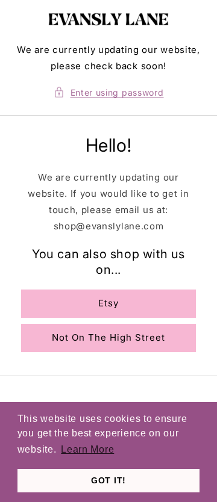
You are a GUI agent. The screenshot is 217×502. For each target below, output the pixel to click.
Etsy (108, 303)
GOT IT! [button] (108, 480)
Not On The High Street (108, 337)
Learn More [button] (87, 449)
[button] (109, 92)
